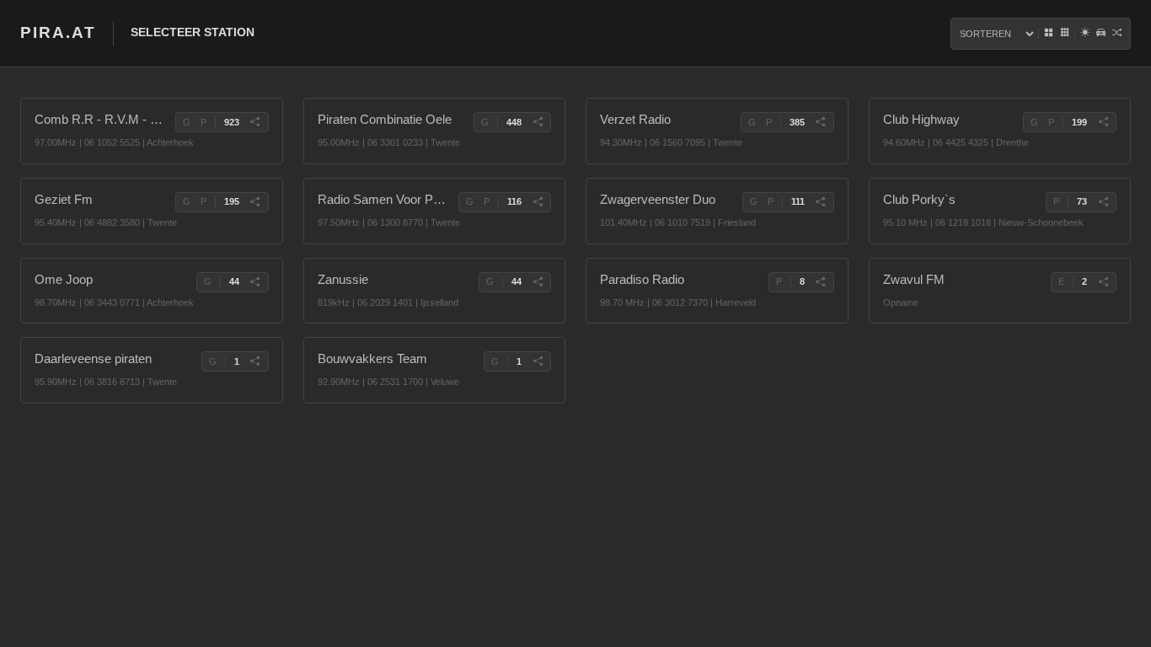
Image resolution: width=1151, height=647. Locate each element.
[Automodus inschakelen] (1101, 33)
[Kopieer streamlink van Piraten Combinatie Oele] (537, 122)
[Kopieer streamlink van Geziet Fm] (255, 202)
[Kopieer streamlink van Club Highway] (1103, 122)
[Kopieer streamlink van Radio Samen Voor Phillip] (537, 202)
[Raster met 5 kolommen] (1065, 33)
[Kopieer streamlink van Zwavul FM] (1103, 282)
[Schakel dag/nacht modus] (1085, 33)
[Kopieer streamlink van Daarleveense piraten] (255, 361)
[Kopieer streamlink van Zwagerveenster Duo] (820, 202)
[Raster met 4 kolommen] (1049, 33)
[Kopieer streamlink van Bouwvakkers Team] (537, 361)
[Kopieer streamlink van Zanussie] (537, 282)
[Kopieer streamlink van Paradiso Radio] (820, 282)
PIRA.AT (58, 32)
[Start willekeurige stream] (1117, 33)
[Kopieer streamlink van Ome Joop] (255, 282)
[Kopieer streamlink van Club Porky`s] (1103, 202)
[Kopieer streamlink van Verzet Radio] (820, 122)
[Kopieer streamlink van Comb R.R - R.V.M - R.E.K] (255, 122)
